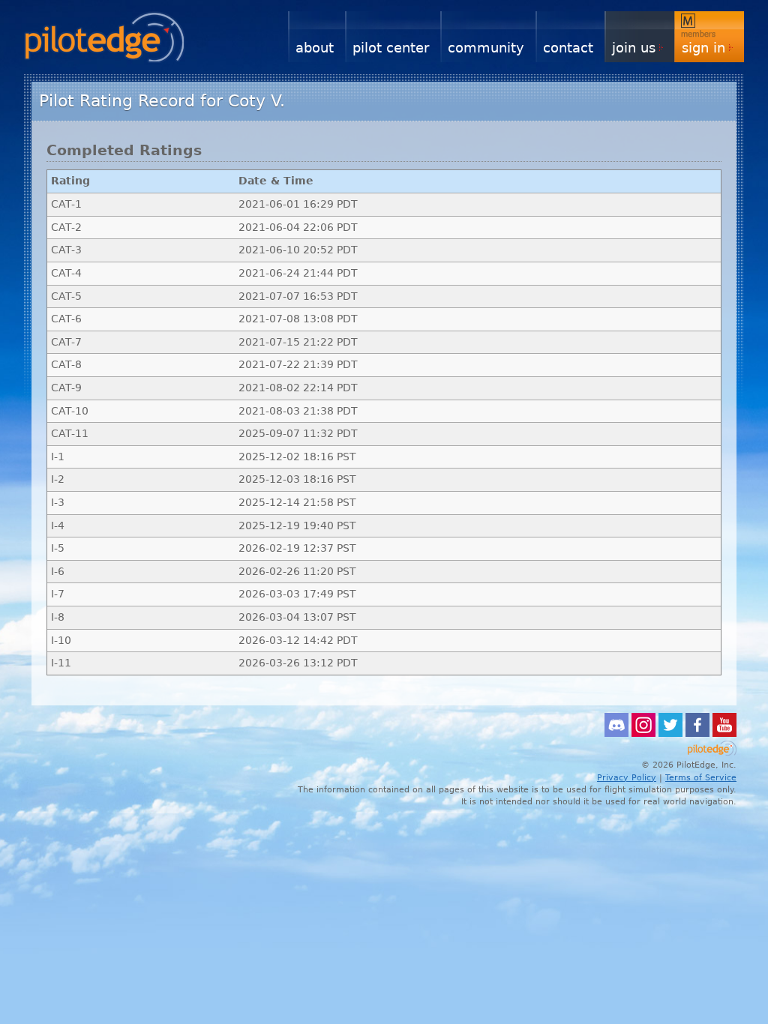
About (315, 47)
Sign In (703, 47)
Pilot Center (390, 47)
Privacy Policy (626, 778)
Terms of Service (700, 778)
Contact (568, 47)
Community (486, 47)
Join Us (634, 47)
